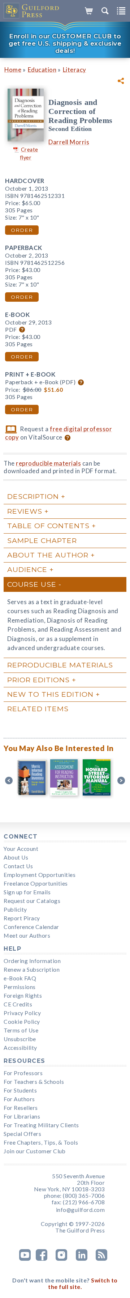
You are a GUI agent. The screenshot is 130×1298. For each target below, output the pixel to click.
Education (42, 69)
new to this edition (50, 694)
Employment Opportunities (39, 874)
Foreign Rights (23, 995)
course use (31, 584)
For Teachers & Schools (34, 1081)
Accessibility (20, 1047)
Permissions (20, 987)
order (22, 230)
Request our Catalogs (32, 901)
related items (38, 708)
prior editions (38, 679)
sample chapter (42, 540)
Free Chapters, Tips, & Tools (41, 1142)
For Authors (19, 1099)
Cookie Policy (22, 1021)
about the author (47, 555)
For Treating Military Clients (41, 1125)
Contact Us (18, 866)
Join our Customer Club (34, 1151)
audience (27, 569)
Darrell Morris (68, 142)
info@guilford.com (80, 1209)
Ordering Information (32, 961)
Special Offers (22, 1134)
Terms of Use (21, 1030)
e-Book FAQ (20, 978)
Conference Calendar (31, 927)
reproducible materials (48, 463)
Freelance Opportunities (36, 883)
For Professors (23, 1073)
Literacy (74, 69)
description (33, 496)
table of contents (48, 525)
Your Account (21, 848)
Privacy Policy (22, 1013)
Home (12, 69)
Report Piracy (22, 918)
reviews (24, 511)
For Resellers (21, 1107)
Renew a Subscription (32, 969)
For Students (20, 1090)
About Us (16, 857)
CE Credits (18, 1004)
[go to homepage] (31, 11)
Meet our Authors (27, 935)
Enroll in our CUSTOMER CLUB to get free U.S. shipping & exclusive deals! (65, 43)
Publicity (15, 909)
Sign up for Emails (27, 892)
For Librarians (22, 1116)
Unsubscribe (20, 1039)
